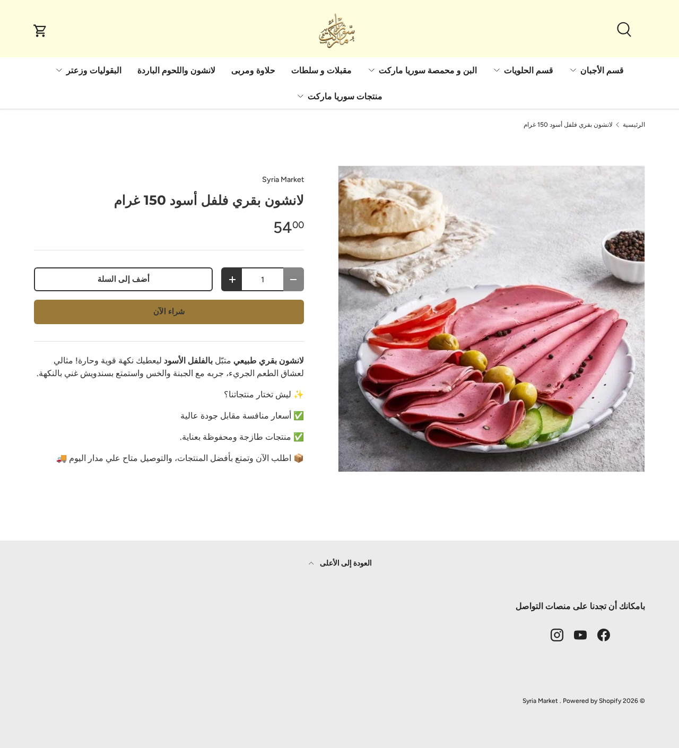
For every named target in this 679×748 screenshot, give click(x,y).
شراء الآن (169, 311)
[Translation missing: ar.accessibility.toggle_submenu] (573, 70)
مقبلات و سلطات (321, 70)
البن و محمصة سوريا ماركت (428, 70)
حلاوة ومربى (253, 70)
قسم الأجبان (602, 70)
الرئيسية (634, 124)
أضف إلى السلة (124, 279)
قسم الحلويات (528, 70)
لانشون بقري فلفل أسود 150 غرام (568, 124)
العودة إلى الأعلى (345, 563)
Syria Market (283, 179)
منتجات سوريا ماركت (345, 96)
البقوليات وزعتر (93, 70)
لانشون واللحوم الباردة (176, 70)
